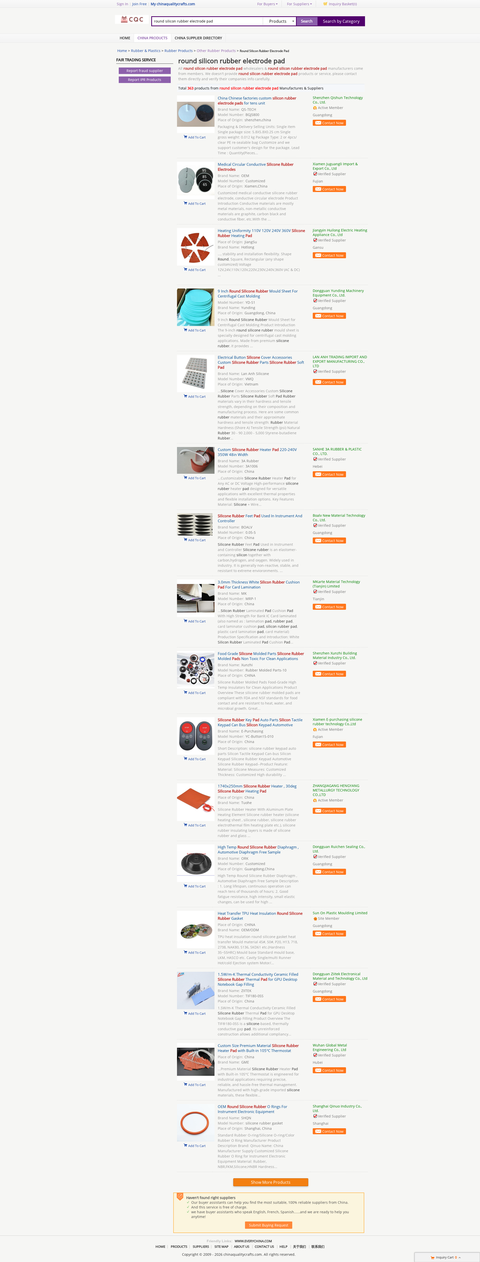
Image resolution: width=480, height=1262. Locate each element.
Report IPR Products (144, 79)
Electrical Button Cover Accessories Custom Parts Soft (261, 362)
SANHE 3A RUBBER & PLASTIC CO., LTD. (337, 451)
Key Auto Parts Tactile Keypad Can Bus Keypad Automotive (260, 722)
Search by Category (341, 21)
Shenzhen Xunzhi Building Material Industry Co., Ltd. (335, 655)
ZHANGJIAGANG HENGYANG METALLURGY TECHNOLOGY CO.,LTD (336, 790)
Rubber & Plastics (145, 50)
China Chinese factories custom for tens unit (257, 101)
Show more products (270, 1182)
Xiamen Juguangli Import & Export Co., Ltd (335, 166)
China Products (153, 38)
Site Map (221, 1246)
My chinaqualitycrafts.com (173, 4)
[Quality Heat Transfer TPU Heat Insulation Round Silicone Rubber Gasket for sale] (195, 946)
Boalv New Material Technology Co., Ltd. (339, 517)
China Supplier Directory (198, 38)
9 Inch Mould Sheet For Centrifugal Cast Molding (258, 293)
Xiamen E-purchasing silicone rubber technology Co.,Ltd (337, 721)
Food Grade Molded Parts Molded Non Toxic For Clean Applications (261, 656)
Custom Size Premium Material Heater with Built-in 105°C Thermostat (258, 1048)
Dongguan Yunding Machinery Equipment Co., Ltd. (338, 293)
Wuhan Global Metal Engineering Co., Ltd (330, 1047)
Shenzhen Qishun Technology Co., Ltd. (338, 99)
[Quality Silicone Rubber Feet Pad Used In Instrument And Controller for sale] (195, 534)
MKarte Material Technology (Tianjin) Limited (336, 583)
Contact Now (333, 122)
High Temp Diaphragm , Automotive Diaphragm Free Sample (258, 849)
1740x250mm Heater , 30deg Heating (257, 789)
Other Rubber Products (216, 50)
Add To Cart (197, 137)
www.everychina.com (253, 1241)
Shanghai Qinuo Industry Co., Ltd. (337, 1108)
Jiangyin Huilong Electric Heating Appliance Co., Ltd (340, 232)
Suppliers (201, 1246)
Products (179, 1246)
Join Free (139, 4)
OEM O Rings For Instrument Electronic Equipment (252, 1109)
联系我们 (318, 1246)
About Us (241, 1246)
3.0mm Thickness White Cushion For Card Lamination (259, 585)
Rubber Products (178, 50)
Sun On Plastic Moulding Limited (340, 912)
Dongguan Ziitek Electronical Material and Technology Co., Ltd (340, 976)
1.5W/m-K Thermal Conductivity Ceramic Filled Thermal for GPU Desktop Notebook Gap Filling (258, 979)
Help (284, 1246)
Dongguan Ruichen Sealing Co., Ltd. (339, 849)
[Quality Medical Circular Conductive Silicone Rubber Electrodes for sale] (195, 198)
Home (125, 38)
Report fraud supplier (144, 70)
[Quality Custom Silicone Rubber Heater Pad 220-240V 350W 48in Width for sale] (195, 472)
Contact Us (264, 1246)
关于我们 (299, 1246)
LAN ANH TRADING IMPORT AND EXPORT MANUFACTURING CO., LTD (340, 361)
